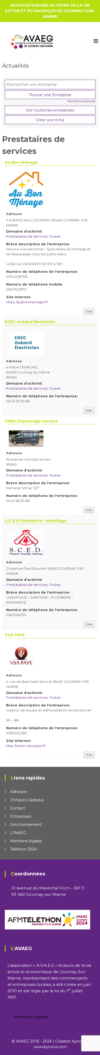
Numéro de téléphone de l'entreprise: (42, 272)
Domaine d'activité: (24, 231)
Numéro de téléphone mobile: (34, 284)
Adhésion (18, 791)
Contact (17, 808)
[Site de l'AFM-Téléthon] (47, 919)
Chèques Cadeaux (27, 800)
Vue (89, 311)
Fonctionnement (26, 824)
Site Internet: (18, 297)
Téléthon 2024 (23, 849)
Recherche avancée (81, 101)
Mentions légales (26, 841)
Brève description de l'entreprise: (38, 244)
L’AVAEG (18, 832)
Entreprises (20, 816)
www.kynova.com (50, 1046)
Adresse (14, 214)
